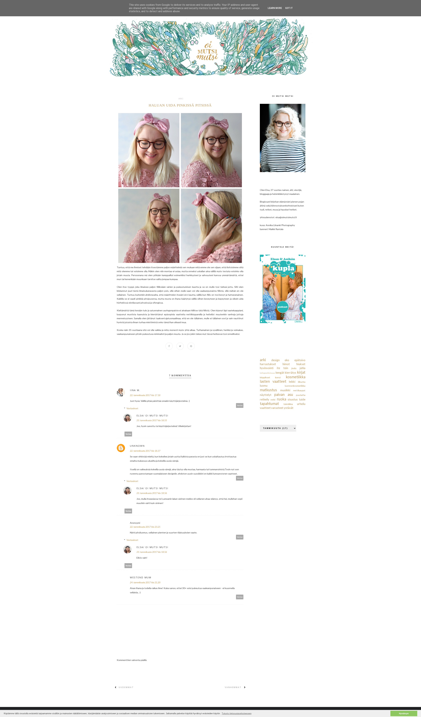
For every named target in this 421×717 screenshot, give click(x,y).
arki (180, 99)
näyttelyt (265, 395)
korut (278, 377)
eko (287, 360)
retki (273, 399)
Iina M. (135, 390)
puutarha (300, 395)
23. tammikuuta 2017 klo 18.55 (151, 420)
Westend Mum (140, 577)
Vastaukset (132, 408)
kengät (280, 372)
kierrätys (290, 372)
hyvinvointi (266, 368)
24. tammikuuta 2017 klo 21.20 (145, 582)
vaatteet (265, 408)
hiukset (300, 364)
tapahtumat (269, 403)
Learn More (275, 8)
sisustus (293, 399)
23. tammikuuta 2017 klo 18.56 (151, 493)
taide (302, 399)
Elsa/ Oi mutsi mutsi (152, 415)
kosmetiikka (295, 377)
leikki (292, 381)
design (275, 360)
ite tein (282, 368)
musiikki (285, 390)
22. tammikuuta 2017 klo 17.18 (145, 395)
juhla (302, 368)
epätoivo (299, 360)
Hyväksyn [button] (404, 713)
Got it (289, 8)
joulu (293, 368)
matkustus (268, 390)
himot (286, 364)
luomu (263, 385)
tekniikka (288, 404)
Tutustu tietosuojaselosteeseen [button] (236, 713)
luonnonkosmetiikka (295, 385)
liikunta (301, 381)
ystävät (288, 408)
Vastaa (240, 405)
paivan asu (283, 394)
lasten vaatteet (273, 381)
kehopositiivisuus (267, 373)
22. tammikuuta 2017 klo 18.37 (145, 450)
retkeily (264, 399)
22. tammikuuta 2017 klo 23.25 (145, 526)
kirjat (301, 372)
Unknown (137, 445)
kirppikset (265, 377)
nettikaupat (299, 390)
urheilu (301, 404)
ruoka (281, 399)
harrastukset (268, 364)
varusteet (277, 408)
